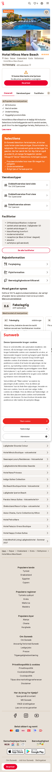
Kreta (26, 599)
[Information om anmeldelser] (30, 64)
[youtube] (36, 717)
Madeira (26, 607)
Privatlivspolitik (26, 668)
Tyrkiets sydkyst (26, 595)
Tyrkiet (26, 571)
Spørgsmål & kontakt (26, 696)
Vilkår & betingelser (26, 704)
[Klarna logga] (23, 732)
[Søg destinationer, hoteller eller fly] (29, 3)
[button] (26, 19)
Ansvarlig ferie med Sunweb (26, 644)
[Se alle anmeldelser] (16, 64)
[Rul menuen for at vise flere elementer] (48, 93)
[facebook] (15, 717)
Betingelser (41, 760)
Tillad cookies (25, 421)
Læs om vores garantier (26, 707)
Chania (26, 623)
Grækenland (26, 575)
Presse (26, 651)
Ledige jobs (26, 647)
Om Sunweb (26, 640)
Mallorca (26, 603)
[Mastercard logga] (11, 732)
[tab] (8, 93)
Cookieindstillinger (26, 672)
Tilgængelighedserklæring (26, 655)
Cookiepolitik (26, 676)
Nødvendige (25, 429)
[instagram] (26, 717)
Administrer (25, 436)
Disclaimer (26, 683)
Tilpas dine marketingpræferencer (26, 679)
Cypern (26, 582)
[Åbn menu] (47, 3)
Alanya (26, 619)
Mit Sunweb (26, 700)
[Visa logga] (17, 732)
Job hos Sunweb (26, 760)
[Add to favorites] (46, 12)
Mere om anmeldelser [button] (12, 299)
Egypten (26, 579)
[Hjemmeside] (2, 3)
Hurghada (26, 627)
